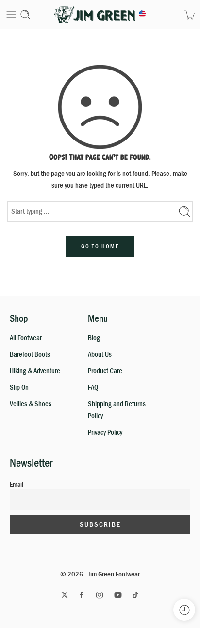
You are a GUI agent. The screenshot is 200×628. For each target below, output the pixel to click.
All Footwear (26, 337)
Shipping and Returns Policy (117, 409)
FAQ (93, 387)
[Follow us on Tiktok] (135, 595)
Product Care (105, 370)
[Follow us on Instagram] (99, 595)
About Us (100, 354)
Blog (94, 337)
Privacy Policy (105, 432)
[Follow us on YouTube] (118, 595)
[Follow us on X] (64, 595)
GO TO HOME (100, 246)
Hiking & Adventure (35, 370)
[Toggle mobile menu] (11, 14)
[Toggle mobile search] (25, 14)
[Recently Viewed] (184, 610)
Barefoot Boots (30, 354)
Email (16, 484)
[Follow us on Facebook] (81, 595)
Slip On (19, 387)
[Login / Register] (174, 14)
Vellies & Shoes (30, 404)
